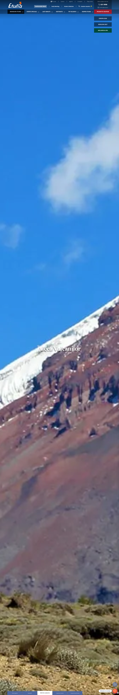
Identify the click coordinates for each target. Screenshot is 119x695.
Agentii (71, 1)
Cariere (62, 1)
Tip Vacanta (72, 11)
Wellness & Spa (103, 30)
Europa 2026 (103, 18)
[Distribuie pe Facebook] (118, 693)
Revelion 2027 (102, 24)
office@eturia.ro (104, 7)
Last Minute (46, 11)
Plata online (90, 1)
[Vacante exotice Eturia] (14, 4)
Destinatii (59, 11)
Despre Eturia (86, 11)
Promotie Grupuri (103, 11)
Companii (79, 1)
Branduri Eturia (15, 11)
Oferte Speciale (32, 11)
